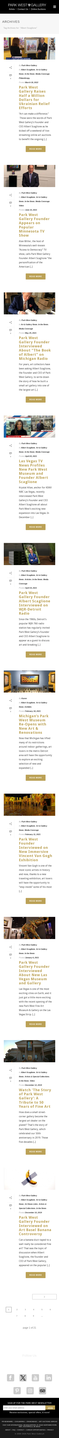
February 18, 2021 (33, 711)
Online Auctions (38, 9)
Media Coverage (43, 74)
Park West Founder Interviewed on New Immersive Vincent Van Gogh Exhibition (35, 849)
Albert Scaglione (28, 70)
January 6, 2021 (32, 958)
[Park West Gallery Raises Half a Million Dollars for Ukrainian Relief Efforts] (29, 48)
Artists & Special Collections (37, 1077)
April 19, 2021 (31, 588)
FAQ (13, 1430)
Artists (12, 9)
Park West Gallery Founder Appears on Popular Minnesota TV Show (34, 225)
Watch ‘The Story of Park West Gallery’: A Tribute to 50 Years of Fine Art (35, 1098)
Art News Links (31, 1204)
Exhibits (28, 707)
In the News (30, 74)
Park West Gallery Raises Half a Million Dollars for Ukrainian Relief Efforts (34, 97)
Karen (24, 698)
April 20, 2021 (31, 456)
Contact (20, 1430)
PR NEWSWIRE (7, 1421)
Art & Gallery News (29, 324)
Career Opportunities (35, 1430)
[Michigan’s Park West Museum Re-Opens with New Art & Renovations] (29, 681)
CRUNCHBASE (31, 1421)
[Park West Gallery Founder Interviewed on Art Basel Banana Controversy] (29, 1179)
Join (50, 1408)
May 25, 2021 (30, 333)
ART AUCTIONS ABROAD (48, 1421)
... (42, 1316)
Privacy (50, 1430)
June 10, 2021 (31, 210)
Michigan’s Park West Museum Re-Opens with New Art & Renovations (34, 724)
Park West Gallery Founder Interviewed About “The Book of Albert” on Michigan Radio (35, 348)
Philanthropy (24, 78)
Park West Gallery (29, 65)
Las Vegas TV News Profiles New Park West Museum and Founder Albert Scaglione (33, 471)
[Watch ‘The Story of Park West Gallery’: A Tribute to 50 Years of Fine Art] (29, 1051)
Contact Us (23, 9)
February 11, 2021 (33, 834)
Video (21, 206)
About (7, 1430)
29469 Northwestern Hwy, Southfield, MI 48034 (38, 1425)
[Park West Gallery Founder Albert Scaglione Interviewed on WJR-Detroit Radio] (29, 554)
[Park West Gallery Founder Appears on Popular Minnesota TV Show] (29, 176)
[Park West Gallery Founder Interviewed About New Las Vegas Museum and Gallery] (29, 928)
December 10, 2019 (33, 1213)
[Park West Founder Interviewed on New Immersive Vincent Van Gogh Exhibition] (29, 805)
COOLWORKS (20, 1421)
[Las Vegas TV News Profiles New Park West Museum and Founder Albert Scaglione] (29, 426)
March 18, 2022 (31, 82)
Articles (28, 579)
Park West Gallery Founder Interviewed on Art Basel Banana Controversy (35, 1225)
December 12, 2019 (33, 1085)
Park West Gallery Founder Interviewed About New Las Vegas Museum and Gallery (34, 972)
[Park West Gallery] (27, 6)
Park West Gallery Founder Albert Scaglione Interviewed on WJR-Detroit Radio (34, 603)
